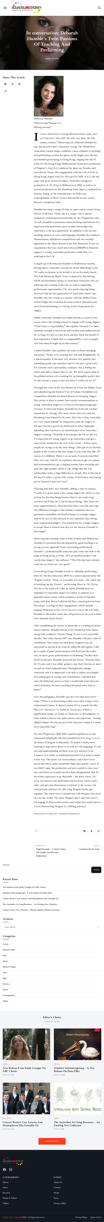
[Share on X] (12, 84)
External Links (9, 950)
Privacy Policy (60, 1203)
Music (5, 961)
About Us (58, 1182)
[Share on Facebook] (5, 84)
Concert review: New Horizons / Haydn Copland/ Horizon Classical (31, 910)
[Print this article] (19, 84)
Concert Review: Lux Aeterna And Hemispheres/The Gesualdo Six (30, 898)
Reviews (6, 984)
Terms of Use (95, 1217)
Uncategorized (8, 995)
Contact (57, 1187)
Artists (6, 944)
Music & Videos (9, 967)
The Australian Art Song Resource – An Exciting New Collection (30, 904)
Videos (5, 1001)
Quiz (5, 978)
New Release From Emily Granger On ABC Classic (24, 887)
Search (6, 864)
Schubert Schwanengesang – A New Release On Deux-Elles (27, 893)
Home (56, 1193)
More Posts (52, 1141)
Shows (5, 989)
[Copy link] (5, 91)
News (52, 27)
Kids (5, 955)
